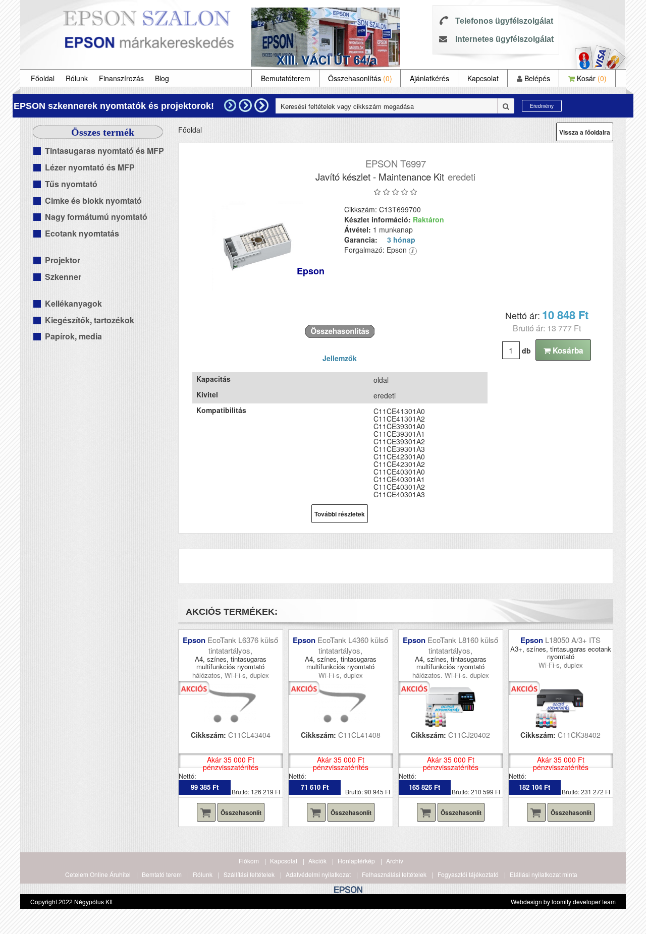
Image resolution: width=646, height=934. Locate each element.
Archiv (394, 860)
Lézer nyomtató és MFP (90, 167)
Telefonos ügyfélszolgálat (504, 21)
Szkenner (63, 276)
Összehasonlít (241, 812)
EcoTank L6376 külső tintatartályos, (242, 645)
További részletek (339, 513)
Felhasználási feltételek (394, 874)
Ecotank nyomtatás (82, 233)
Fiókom (249, 860)
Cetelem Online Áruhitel (98, 874)
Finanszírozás (121, 78)
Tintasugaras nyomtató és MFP (104, 150)
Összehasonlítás (360, 78)
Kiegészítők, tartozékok (89, 320)
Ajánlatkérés (429, 78)
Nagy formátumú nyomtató (96, 216)
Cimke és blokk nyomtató (93, 200)
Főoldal (43, 78)
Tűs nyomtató (71, 184)
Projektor (62, 260)
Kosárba (567, 350)
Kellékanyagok (73, 303)
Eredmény (542, 105)
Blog (162, 78)
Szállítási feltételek (249, 874)
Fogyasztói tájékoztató (468, 874)
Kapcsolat (483, 78)
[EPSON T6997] (257, 246)
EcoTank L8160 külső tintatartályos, (462, 645)
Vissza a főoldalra (584, 132)
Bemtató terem (162, 874)
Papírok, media (73, 336)
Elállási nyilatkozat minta (543, 874)
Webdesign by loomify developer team (563, 901)
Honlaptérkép (356, 860)
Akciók (317, 860)
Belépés (536, 78)
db (526, 350)
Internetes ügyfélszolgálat (504, 39)
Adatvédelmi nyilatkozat (318, 874)
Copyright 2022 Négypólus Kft (71, 901)
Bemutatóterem (285, 78)
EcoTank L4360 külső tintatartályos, (352, 645)
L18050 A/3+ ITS (573, 639)
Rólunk (77, 78)
